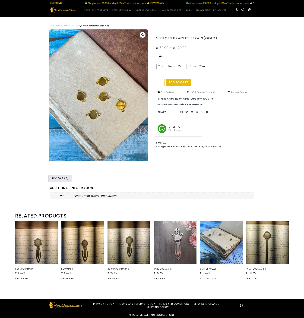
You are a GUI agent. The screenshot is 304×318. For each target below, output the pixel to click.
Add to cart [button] (21, 278)
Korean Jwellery (146, 10)
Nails (189, 10)
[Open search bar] (243, 9)
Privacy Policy (103, 303)
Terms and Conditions (174, 303)
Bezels (59, 26)
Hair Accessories (171, 10)
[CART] (250, 10)
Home (87, 10)
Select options (208, 278)
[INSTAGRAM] (241, 305)
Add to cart (178, 82)
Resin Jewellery (121, 10)
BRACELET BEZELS (72, 26)
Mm (161, 56)
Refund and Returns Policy (136, 303)
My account (203, 10)
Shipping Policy (158, 307)
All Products (100, 10)
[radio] (161, 66)
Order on (175, 127)
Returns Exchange (206, 303)
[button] (143, 35)
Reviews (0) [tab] (60, 178)
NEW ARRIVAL (219, 10)
